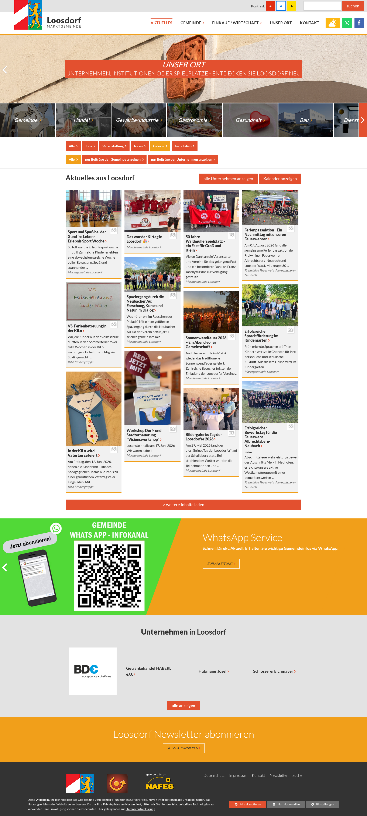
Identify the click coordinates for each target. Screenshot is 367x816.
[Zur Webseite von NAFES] (163, 780)
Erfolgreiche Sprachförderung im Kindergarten (261, 336)
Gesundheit (248, 120)
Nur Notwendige (283, 805)
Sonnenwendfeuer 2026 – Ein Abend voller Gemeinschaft (206, 342)
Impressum (238, 775)
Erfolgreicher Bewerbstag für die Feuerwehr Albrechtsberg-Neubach (260, 437)
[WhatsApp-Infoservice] (347, 23)
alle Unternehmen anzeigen (228, 178)
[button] (5, 70)
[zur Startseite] (47, 15)
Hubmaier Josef (213, 671)
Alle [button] (72, 146)
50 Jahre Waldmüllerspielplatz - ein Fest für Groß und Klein (205, 243)
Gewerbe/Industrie (138, 120)
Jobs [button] (88, 146)
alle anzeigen (181, 706)
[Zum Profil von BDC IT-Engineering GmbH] (93, 671)
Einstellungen (320, 805)
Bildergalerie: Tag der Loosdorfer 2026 (204, 436)
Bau (304, 120)
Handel (81, 120)
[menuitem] (161, 23)
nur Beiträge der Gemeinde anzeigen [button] (113, 159)
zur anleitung (220, 563)
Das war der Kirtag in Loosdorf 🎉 (144, 239)
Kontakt (258, 775)
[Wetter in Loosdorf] (333, 23)
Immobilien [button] (183, 146)
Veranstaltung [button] (113, 146)
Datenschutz (214, 775)
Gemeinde (26, 120)
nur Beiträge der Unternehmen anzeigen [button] (181, 159)
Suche (297, 775)
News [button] (138, 146)
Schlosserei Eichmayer (273, 671)
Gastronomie (193, 120)
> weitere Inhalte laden (183, 504)
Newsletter (279, 775)
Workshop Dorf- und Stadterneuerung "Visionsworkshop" (144, 435)
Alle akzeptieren (245, 804)
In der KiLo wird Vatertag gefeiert (82, 453)
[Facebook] (359, 23)
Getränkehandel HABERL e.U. (148, 671)
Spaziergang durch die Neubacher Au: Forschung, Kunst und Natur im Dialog (145, 303)
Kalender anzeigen (280, 178)
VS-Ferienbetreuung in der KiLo (87, 328)
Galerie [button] (158, 146)
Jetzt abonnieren (182, 748)
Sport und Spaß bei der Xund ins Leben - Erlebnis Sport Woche (87, 236)
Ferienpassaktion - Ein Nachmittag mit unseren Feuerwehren (265, 234)
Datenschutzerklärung (140, 809)
